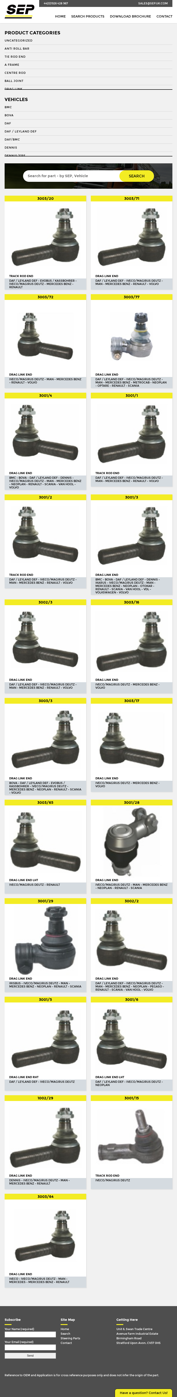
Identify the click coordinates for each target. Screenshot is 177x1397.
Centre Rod (15, 73)
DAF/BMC (12, 139)
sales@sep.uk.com (153, 3)
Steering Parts (70, 1338)
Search (137, 176)
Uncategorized (18, 40)
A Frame (12, 64)
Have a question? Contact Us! (144, 1393)
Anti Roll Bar (17, 48)
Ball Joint (14, 81)
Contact (164, 16)
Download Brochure (130, 16)
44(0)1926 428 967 (56, 3)
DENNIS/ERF (15, 155)
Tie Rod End (15, 56)
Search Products (87, 16)
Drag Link (13, 89)
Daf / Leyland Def (21, 131)
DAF (8, 123)
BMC (8, 107)
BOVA (9, 115)
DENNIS (11, 147)
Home (60, 16)
